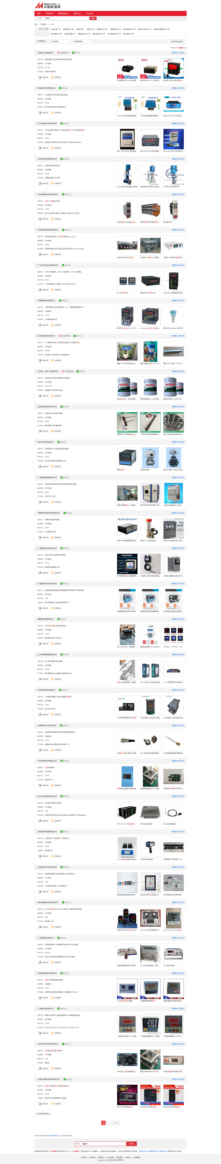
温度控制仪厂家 (68, 29)
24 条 (47, 669)
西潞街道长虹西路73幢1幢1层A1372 (57, 744)
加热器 (65, 95)
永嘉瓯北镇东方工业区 (52, 178)
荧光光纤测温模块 (169, 824)
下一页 (115, 1123)
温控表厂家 (80, 29)
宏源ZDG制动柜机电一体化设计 (173, 541)
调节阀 (57, 166)
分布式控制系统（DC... (61, 307)
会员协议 (128, 1157)
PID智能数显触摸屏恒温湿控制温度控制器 (127, 576)
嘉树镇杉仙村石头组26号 (53, 638)
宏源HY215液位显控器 (148, 541)
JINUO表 (50, 909)
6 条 (46, 598)
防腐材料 (48, 378)
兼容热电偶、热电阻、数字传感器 (127, 682)
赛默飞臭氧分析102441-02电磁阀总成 (150, 364)
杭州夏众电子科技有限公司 (47, 867)
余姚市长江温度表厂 (46, 53)
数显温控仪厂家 (128, 34)
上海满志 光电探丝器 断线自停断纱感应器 (150, 576)
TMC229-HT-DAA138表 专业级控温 (173, 930)
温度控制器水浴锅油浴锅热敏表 (173, 1001)
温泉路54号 (49, 850)
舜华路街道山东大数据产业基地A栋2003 (58, 673)
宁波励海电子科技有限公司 (47, 584)
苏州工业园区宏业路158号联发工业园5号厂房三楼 (62, 213)
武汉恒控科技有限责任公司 (47, 761)
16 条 (47, 209)
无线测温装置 (59, 874)
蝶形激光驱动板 (50, 236)
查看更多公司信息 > (178, 53)
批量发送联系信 (178, 41)
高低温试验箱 (49, 484)
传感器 (52, 803)
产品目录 (43, 24)
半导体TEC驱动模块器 (127, 1072)
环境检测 (57, 838)
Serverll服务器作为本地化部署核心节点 (173, 682)
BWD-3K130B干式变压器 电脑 (173, 151)
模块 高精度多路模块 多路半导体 (127, 789)
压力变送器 (57, 449)
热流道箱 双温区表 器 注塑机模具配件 (150, 222)
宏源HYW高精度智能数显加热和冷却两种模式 (127, 541)
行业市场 (89, 13)
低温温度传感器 (50, 732)
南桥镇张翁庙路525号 (52, 567)
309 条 (47, 953)
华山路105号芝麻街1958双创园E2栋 (57, 355)
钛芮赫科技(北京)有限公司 (47, 725)
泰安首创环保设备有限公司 (47, 832)
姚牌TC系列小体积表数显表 (173, 80)
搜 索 (131, 1143)
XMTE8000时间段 (171, 1107)
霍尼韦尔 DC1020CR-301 (127, 328)
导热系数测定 (50, 945)
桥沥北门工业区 (50, 496)
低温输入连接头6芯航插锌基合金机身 (127, 753)
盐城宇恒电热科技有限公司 (47, 407)
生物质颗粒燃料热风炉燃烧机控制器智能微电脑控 (127, 611)
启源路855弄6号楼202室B (54, 390)
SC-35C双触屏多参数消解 (127, 859)
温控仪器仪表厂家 (99, 34)
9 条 (46, 882)
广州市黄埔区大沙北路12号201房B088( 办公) (60, 284)
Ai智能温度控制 (62, 1015)
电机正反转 (49, 555)
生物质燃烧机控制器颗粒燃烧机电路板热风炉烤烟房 (150, 611)
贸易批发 (48, 276)
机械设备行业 (63, 13)
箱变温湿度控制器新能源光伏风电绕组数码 (127, 895)
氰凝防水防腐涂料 (64, 378)
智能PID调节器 (50, 1015)
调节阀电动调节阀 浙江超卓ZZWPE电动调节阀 (150, 187)
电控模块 (49, 767)
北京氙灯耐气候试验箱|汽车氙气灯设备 (150, 505)
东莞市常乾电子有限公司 (46, 690)
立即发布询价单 (54, 1136)
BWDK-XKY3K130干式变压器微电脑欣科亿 (173, 116)
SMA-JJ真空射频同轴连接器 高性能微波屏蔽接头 (150, 753)
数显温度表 (67, 59)
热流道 (57, 201)
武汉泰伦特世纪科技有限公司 (48, 230)
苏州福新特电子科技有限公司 (48, 194)
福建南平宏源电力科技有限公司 (49, 513)
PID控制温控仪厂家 (114, 34)
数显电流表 (62, 626)
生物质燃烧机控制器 (52, 590)
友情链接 (137, 1157)
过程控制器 (49, 307)
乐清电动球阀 (144, 470)
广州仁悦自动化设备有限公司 (48, 265)
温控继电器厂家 (69, 34)
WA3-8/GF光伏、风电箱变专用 (127, 647)
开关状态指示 (69, 874)
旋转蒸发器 (54, 980)
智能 (121, 470)
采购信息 (49, 13)
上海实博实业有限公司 (46, 938)
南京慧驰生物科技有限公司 (47, 973)
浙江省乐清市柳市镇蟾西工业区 (55, 461)
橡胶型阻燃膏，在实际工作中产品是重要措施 (173, 399)
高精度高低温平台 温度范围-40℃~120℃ (150, 789)
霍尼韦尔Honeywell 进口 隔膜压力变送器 (173, 328)
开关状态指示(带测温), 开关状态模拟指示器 (150, 895)
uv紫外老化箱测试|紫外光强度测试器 (173, 505)
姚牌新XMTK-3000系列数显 (127, 80)
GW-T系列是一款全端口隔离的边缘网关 (150, 682)
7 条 (46, 811)
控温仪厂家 (90, 29)
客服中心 (102, 1157)
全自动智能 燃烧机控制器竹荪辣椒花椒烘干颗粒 (173, 611)
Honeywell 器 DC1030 (150, 328)
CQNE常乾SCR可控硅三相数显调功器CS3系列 (150, 718)
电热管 (60, 413)
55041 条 (48, 386)
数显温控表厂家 (56, 34)
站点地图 (110, 1157)
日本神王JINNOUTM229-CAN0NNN (127, 930)
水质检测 (49, 838)
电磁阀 (47, 166)
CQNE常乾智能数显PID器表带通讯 (127, 718)
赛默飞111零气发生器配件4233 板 (127, 363)
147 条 (47, 67)
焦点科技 (113, 1160)
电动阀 (52, 520)
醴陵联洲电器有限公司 (46, 619)
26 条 (47, 174)
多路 (54, 1086)
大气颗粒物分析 (51, 342)
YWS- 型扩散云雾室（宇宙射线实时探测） (150, 966)
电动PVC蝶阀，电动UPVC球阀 (173, 470)
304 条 (47, 351)
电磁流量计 (65, 449)
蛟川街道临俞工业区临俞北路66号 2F (57, 602)
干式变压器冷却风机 (52, 130)
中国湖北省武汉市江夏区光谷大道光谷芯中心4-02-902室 (64, 249)
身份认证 (77, 53)
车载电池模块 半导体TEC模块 (173, 788)
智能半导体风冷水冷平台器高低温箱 (150, 1072)
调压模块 (56, 555)
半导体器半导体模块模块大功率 (173, 1072)
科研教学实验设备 (62, 945)
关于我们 (84, 1157)
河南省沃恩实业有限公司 (46, 336)
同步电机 (63, 555)
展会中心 (77, 13)
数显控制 (49, 449)
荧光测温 (58, 803)
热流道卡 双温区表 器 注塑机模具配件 (127, 222)
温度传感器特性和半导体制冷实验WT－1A (127, 966)
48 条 (47, 492)
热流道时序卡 (168, 222)
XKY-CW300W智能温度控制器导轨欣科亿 (127, 116)
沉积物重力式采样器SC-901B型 (173, 859)
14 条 (47, 705)
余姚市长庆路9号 (50, 72)
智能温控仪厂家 (115, 29)
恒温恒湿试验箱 (60, 484)
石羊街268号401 (50, 709)
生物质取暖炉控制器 (66, 590)
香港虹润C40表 (147, 293)
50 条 (47, 103)
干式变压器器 (78, 130)
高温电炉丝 (49, 413)
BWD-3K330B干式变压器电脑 (127, 151)
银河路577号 (49, 921)
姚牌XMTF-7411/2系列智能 (150, 80)
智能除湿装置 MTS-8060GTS (150, 647)
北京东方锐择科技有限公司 (47, 796)
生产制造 (48, 63)
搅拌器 (60, 980)
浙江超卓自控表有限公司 (47, 159)
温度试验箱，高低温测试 (127, 505)
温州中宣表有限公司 (46, 442)
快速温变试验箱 (71, 484)
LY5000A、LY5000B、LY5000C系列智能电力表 (173, 647)
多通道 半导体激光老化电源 (173, 257)
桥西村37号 (49, 780)
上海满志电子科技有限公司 (47, 548)
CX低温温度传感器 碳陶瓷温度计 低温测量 (173, 753)
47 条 (47, 280)
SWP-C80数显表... (51, 272)
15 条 (47, 740)
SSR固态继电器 (50, 697)
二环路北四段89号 (51, 319)
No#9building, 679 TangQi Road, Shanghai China (62, 1027)
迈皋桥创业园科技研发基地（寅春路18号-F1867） (62, 992)
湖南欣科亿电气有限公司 (46, 88)
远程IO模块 (59, 661)
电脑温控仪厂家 (102, 29)
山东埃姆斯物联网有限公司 (47, 655)
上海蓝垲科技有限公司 (46, 1009)
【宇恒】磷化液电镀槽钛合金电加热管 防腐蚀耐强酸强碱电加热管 (150, 434)
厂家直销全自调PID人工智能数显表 (127, 1036)
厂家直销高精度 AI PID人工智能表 (173, 1036)
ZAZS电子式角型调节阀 (171, 187)
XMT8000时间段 (125, 1107)
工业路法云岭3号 (50, 532)
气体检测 (65, 838)
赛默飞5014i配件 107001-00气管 (173, 363)
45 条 (47, 315)
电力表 (48, 626)
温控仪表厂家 (55, 29)
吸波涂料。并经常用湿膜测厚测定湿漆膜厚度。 (127, 399)
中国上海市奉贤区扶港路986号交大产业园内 (60, 957)
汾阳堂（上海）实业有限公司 (48, 371)
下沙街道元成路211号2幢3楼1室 (56, 886)
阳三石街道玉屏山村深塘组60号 (56, 107)
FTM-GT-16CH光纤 (126, 824)
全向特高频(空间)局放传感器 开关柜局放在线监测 (173, 895)
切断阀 (52, 166)
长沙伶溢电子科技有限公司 (47, 123)
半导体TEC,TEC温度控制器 (150, 257)
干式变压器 (65, 130)
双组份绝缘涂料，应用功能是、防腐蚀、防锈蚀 (150, 399)
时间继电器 (58, 59)
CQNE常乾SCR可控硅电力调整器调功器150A (173, 718)
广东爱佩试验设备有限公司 (47, 477)
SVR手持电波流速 (147, 859)
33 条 (47, 634)
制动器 (57, 520)
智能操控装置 (49, 874)
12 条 (47, 1023)
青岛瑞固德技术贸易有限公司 (48, 902)
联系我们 (93, 1157)
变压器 (47, 803)
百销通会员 (42, 41)
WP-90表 (122, 293)
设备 (53, 1051)
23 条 (47, 1094)
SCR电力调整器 (61, 697)
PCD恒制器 (124, 1001)
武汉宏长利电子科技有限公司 (48, 1044)
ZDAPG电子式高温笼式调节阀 (127, 187)
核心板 (47, 661)
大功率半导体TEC (125, 257)
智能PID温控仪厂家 (144, 29)
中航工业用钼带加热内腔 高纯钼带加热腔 (173, 434)
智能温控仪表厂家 (84, 34)
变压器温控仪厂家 (129, 29)
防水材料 (55, 378)
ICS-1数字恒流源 (169, 966)
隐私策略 (119, 1157)
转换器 (52, 661)
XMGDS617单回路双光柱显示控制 (173, 293)
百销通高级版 (64, 53)
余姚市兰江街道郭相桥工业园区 (55, 1098)
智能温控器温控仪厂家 (161, 29)
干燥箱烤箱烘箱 (148, 1001)
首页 (39, 13)
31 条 (47, 563)
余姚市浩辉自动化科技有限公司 (49, 1079)
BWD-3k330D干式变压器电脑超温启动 (150, 151)
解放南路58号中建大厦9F (53, 425)
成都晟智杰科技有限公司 (46, 300)
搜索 (93, 18)
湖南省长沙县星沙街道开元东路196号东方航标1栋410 (63, 142)
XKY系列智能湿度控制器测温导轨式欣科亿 (150, 116)
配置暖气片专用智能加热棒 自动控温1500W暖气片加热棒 (127, 434)
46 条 (47, 528)
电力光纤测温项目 (146, 824)
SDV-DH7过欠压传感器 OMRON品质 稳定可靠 (150, 930)
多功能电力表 (50, 95)
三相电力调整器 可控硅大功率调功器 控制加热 (173, 576)
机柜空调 (59, 95)
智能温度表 (49, 59)
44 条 (47, 245)
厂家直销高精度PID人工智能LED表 (150, 1036)
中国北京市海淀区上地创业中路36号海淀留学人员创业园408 (65, 815)
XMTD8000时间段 (148, 1107)
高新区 (47, 1063)
